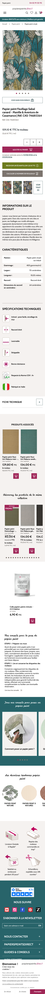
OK (39, 925)
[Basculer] (39, 402)
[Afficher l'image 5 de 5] (28, 93)
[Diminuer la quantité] (27, 142)
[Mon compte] (36, 12)
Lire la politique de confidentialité (12, 984)
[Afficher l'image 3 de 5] (22, 93)
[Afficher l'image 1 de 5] (16, 93)
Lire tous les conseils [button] (12, 690)
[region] (22, 68)
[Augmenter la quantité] (39, 142)
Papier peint (6, 3)
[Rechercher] (27, 12)
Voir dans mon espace (20, 100)
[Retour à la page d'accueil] (23, 8)
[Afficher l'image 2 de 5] (19, 93)
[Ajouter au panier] (16, 476)
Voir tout (38, 187)
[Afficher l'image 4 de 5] (25, 93)
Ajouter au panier (20, 150)
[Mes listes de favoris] (31, 12)
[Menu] (5, 12)
